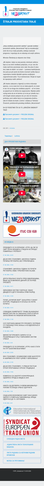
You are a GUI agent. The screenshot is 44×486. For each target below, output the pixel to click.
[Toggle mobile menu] (40, 7)
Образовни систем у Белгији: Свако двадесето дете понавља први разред (19, 291)
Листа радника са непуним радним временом (21, 454)
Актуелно (12, 128)
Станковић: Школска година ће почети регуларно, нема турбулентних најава (19, 270)
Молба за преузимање (15, 461)
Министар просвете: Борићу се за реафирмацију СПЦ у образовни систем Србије (19, 337)
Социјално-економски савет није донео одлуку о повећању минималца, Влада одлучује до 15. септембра (20, 397)
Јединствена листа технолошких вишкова (20, 446)
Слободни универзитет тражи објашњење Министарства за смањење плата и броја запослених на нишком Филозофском (21, 313)
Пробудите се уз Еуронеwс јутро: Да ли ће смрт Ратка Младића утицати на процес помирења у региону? (20, 249)
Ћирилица (8, 136)
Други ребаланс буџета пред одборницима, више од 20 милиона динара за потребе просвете (21, 280)
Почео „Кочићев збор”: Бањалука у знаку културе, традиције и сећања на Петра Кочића (20, 302)
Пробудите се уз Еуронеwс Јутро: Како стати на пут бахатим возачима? (21, 348)
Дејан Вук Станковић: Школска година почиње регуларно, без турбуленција (19, 260)
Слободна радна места (16, 439)
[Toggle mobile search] (36, 7)
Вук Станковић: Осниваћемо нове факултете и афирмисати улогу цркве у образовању (21, 357)
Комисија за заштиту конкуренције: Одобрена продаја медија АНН (18, 377)
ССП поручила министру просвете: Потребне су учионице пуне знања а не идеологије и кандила (21, 325)
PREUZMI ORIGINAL (27, 114)
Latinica (17, 136)
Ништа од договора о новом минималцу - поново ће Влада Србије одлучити (20, 386)
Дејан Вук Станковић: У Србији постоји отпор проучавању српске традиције (20, 367)
